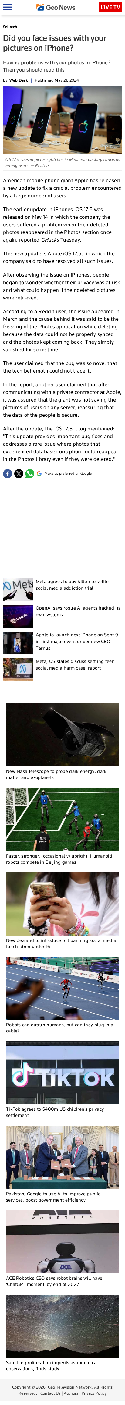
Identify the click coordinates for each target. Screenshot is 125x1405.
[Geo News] (56, 7)
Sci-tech (10, 26)
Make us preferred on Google (68, 473)
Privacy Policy (94, 1393)
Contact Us (50, 1393)
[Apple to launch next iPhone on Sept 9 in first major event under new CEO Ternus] (18, 643)
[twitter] (18, 473)
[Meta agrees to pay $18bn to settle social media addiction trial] (18, 589)
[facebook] (7, 473)
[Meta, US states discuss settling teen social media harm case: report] (18, 669)
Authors (71, 1393)
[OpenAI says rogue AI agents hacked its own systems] (18, 616)
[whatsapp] (29, 473)
